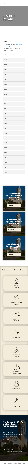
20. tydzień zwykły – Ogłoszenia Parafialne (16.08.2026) (14, 221)
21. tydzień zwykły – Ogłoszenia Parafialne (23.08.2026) (14, 195)
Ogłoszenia (10, 203)
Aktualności (10, 201)
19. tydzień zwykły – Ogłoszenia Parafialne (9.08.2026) (14, 246)
